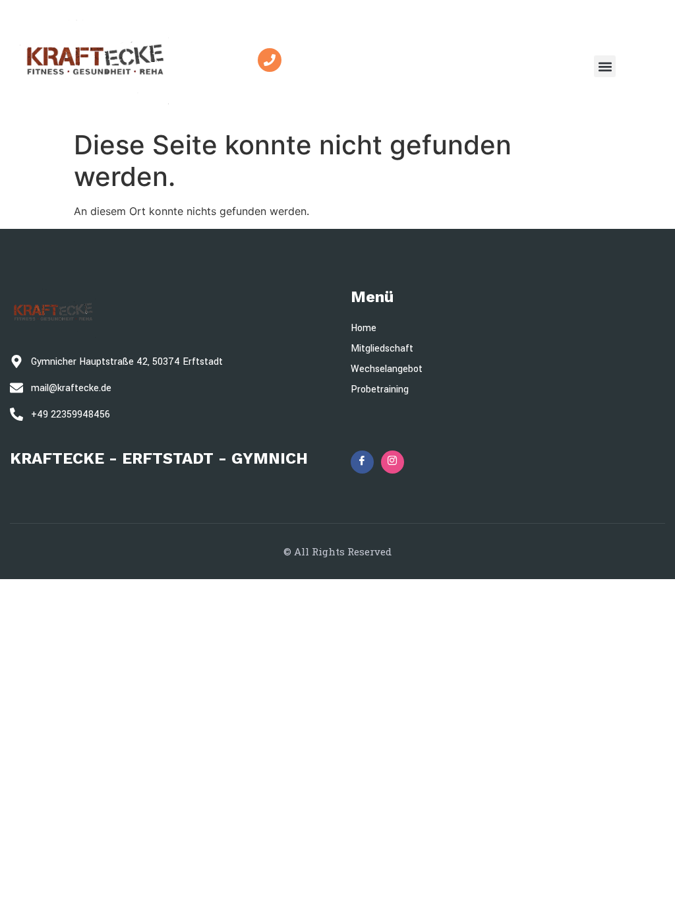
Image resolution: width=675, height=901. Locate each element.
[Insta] (392, 462)
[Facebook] (362, 462)
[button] (605, 66)
